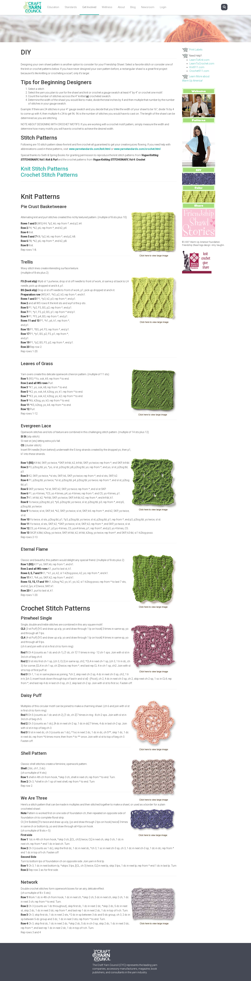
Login (163, 7)
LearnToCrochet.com (201, 63)
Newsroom (147, 7)
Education (53, 7)
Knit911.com (196, 67)
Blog (133, 7)
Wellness (107, 7)
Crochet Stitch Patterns (49, 175)
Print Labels (195, 49)
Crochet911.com (199, 70)
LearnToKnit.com (199, 59)
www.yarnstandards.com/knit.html (89, 148)
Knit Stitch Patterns (44, 168)
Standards (71, 7)
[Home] (34, 7)
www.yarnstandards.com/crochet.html (137, 148)
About (121, 7)
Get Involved (89, 7)
